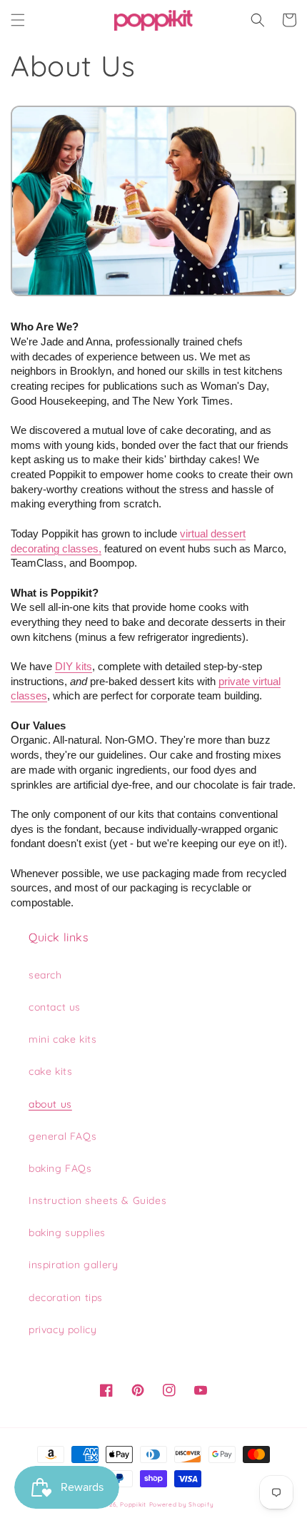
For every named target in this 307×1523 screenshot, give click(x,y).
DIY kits (73, 666)
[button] (18, 20)
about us (50, 1104)
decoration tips (66, 1297)
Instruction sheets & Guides (97, 1200)
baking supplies (67, 1232)
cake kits (50, 1071)
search (45, 974)
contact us (55, 1007)
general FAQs (62, 1136)
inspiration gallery (73, 1264)
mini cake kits (62, 1039)
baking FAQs (60, 1168)
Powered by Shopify (181, 1504)
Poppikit (133, 1504)
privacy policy (62, 1329)
